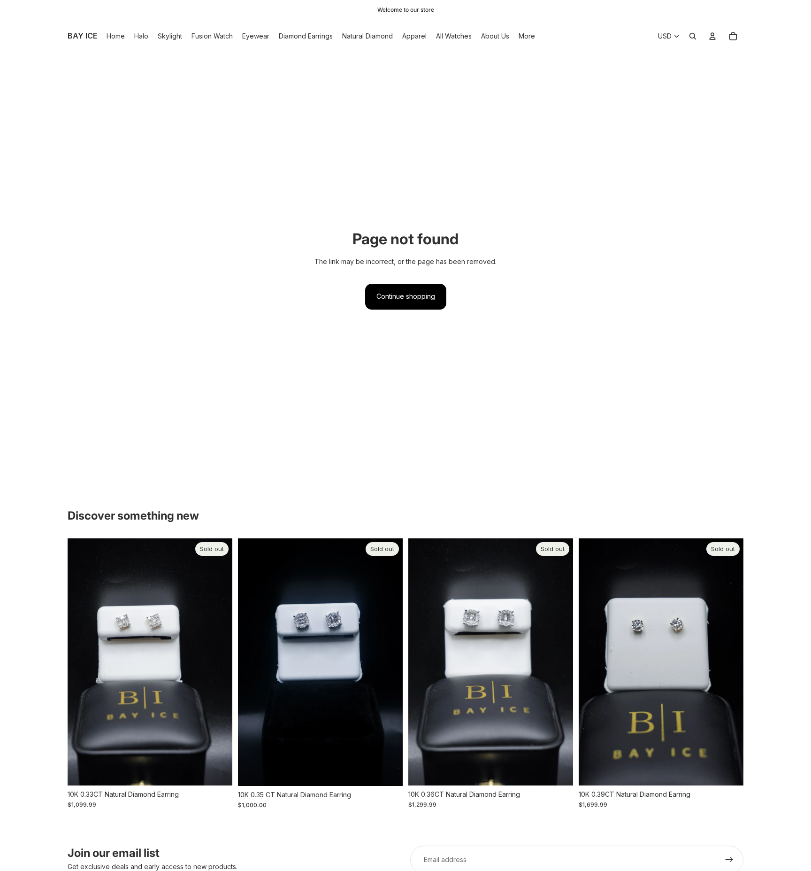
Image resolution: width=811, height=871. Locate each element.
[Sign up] (729, 860)
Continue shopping (405, 296)
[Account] (712, 36)
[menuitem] (527, 36)
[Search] (692, 36)
